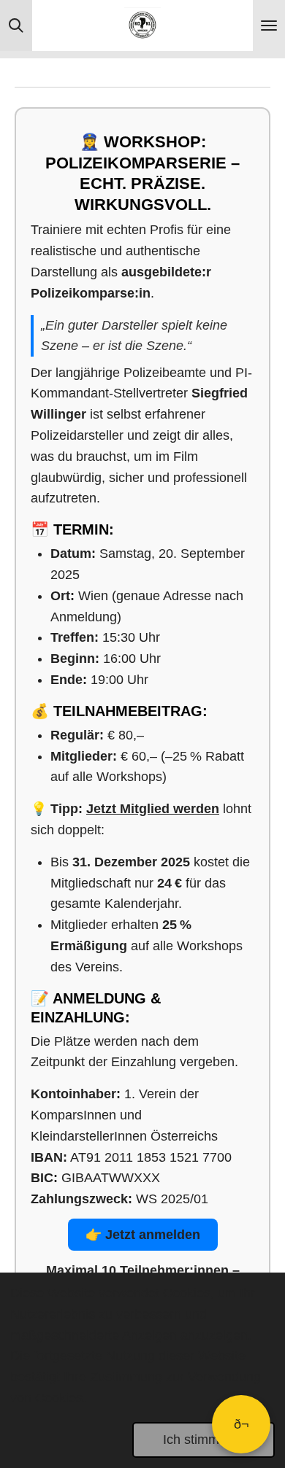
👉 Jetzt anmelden (143, 1234)
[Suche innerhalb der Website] (16, 25)
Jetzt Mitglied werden (152, 808)
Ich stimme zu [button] (203, 1439)
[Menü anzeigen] (269, 25)
